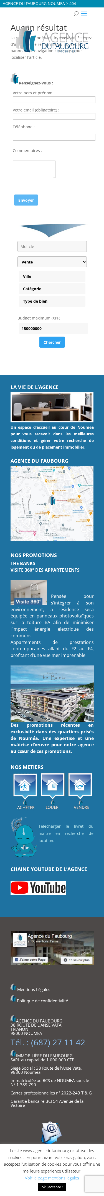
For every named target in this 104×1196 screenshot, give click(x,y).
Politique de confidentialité (42, 1000)
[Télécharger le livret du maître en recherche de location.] (24, 858)
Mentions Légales (33, 989)
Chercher (52, 342)
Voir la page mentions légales (52, 1178)
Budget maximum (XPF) (38, 318)
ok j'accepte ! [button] (52, 1186)
